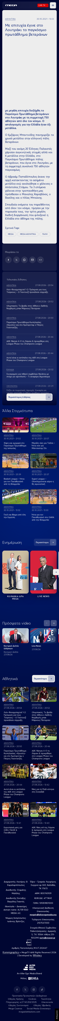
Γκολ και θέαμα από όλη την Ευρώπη (15, 515)
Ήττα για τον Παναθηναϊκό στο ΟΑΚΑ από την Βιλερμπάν (43, 517)
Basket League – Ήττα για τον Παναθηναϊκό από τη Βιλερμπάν (14, 481)
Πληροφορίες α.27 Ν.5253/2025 (21, 1002)
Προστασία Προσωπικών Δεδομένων (29, 995)
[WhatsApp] (24, 259)
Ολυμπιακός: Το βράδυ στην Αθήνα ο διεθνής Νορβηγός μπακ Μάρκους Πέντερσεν (27, 307)
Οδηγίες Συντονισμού (18, 1005)
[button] (53, 5)
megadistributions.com (29, 1011)
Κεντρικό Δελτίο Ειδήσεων (11, 647)
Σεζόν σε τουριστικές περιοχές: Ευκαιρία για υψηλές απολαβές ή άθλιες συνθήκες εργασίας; (28, 391)
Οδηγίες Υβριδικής (42, 1005)
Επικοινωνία (47, 1002)
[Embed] (40, 259)
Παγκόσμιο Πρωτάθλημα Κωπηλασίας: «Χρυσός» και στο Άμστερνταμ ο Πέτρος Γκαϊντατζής (25, 325)
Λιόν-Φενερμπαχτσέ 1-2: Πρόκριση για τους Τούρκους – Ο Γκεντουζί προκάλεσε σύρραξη (27, 290)
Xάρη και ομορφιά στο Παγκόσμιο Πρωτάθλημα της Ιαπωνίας (15, 445)
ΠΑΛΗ (45, 234)
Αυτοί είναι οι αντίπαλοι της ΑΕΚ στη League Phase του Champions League (14, 793)
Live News (43, 596)
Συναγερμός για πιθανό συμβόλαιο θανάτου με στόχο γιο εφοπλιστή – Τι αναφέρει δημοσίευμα (28, 375)
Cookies (32, 999)
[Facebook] (8, 259)
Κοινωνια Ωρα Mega (15, 597)
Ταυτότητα (46, 999)
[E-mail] (32, 259)
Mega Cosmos (15, 1008)
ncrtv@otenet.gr (47, 938)
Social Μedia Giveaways (39, 1008)
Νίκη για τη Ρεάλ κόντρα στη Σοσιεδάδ (43, 790)
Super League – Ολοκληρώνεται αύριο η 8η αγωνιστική (43, 481)
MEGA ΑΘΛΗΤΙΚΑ (28, 234)
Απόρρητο (57, 1014)
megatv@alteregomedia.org (43, 914)
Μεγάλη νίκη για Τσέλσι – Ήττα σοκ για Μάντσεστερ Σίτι (43, 445)
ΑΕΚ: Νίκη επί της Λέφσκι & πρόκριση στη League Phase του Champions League (43, 831)
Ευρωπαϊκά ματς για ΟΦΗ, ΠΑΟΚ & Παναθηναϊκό (13, 830)
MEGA (10, 234)
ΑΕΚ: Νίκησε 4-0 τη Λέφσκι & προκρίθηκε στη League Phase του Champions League (28, 342)
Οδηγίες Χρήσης (16, 999)
